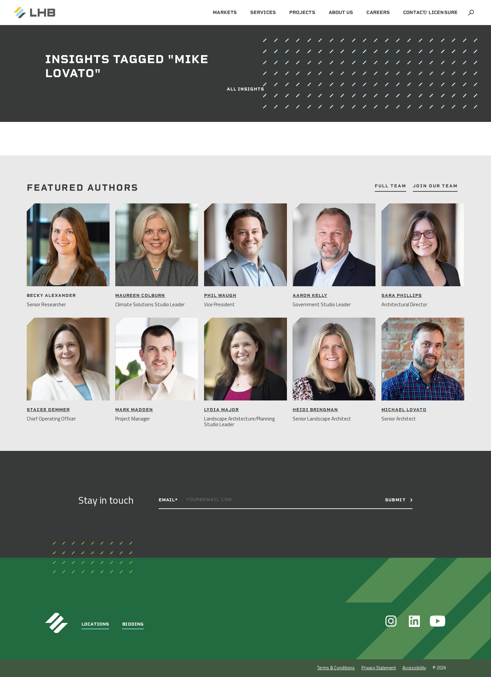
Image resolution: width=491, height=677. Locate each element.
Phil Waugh (220, 295)
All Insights (245, 89)
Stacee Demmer (48, 409)
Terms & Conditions (336, 667)
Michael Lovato (404, 409)
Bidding (133, 624)
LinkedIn (414, 621)
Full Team (390, 186)
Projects (302, 12)
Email (168, 499)
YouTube (437, 621)
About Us (341, 12)
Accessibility (414, 667)
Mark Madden (134, 409)
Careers (378, 12)
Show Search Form (471, 12)
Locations (95, 624)
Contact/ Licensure (430, 12)
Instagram (390, 621)
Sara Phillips (401, 295)
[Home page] (34, 12)
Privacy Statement (378, 667)
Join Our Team (435, 186)
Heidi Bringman (315, 409)
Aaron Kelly (310, 295)
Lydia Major (221, 409)
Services (263, 12)
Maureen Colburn (140, 295)
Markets (225, 12)
